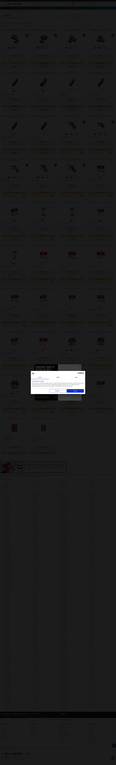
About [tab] (76, 377)
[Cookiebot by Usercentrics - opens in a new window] (78, 373)
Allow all (75, 390)
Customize (57, 390)
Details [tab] (58, 377)
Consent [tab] (40, 377)
